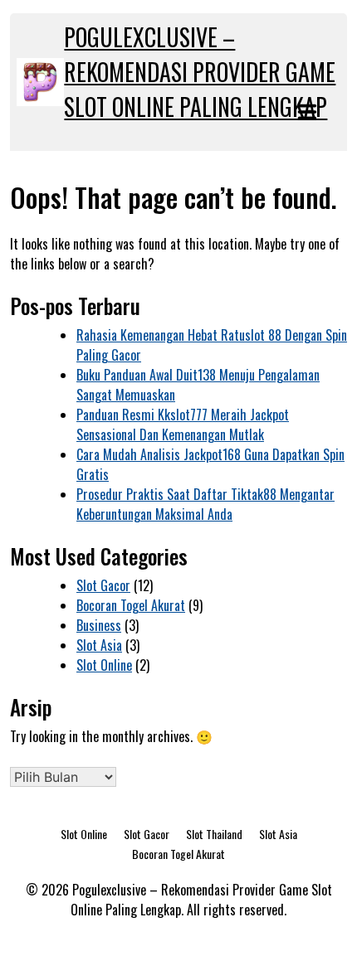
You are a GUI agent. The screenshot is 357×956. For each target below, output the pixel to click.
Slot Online (104, 665)
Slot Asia (99, 645)
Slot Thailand (214, 833)
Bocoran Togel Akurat (130, 605)
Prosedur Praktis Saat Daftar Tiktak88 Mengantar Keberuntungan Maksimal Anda (205, 504)
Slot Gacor (103, 585)
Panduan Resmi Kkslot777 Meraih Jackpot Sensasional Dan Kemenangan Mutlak (182, 424)
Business (98, 625)
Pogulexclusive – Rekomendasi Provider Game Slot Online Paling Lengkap (199, 72)
